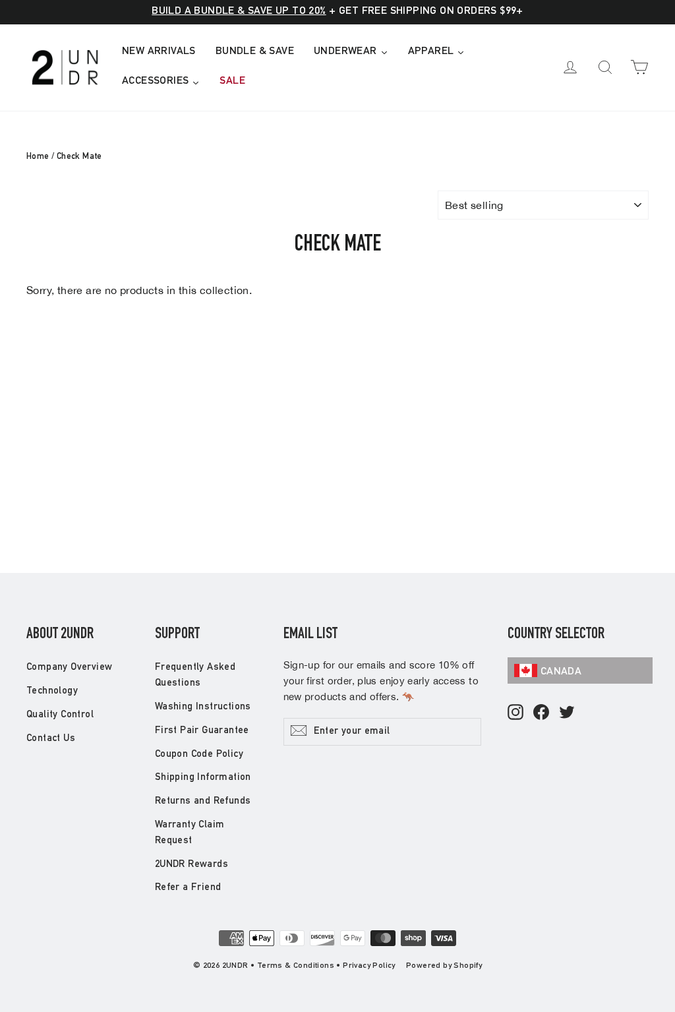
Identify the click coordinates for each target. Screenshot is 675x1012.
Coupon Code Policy (199, 754)
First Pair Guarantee (202, 731)
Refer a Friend (188, 888)
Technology (52, 691)
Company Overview (69, 667)
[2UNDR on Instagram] (515, 713)
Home (37, 157)
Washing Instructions (203, 707)
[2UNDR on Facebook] (541, 713)
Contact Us (50, 739)
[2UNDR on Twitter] (567, 713)
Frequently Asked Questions (195, 675)
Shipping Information (203, 778)
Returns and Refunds (203, 801)
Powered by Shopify (444, 966)
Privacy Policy (369, 966)
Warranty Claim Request (190, 833)
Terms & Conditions (295, 966)
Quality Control (60, 715)
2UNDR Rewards (191, 865)
